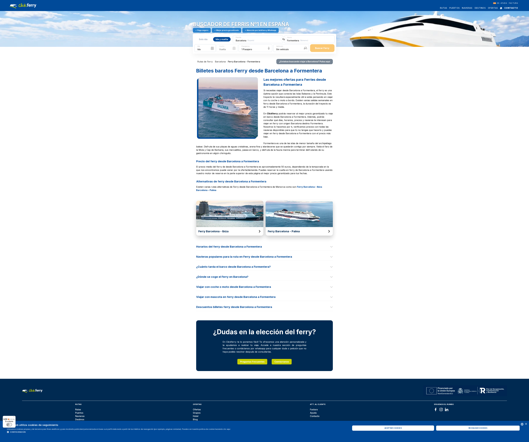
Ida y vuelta (222, 39)
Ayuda (504, 3)
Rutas (443, 8)
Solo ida (203, 39)
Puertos (454, 8)
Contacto (511, 8)
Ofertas (493, 8)
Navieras (467, 8)
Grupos (196, 412)
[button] (118, 432)
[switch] (9, 424)
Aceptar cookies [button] (393, 428)
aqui (228, 429)
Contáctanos (281, 361)
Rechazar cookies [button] (478, 428)
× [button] (526, 424)
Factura (513, 3)
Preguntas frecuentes (252, 361)
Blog (195, 419)
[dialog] (264, 431)
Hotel (195, 416)
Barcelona (220, 61)
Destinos (480, 8)
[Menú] (14, 417)
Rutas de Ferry (205, 61)
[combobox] (496, 3)
